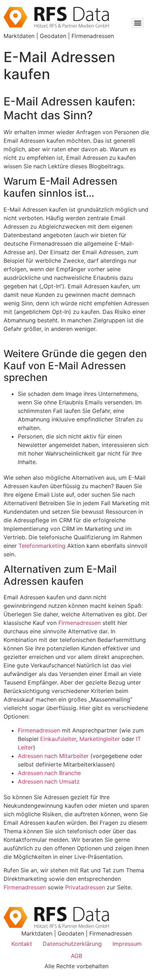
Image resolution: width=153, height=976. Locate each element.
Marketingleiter (100, 738)
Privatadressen (85, 887)
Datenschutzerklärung (72, 943)
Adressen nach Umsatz (49, 781)
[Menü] (137, 23)
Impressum (127, 943)
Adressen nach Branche (49, 772)
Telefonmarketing (42, 545)
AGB (76, 955)
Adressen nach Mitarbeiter (53, 755)
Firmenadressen (79, 622)
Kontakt (21, 943)
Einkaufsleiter (58, 738)
